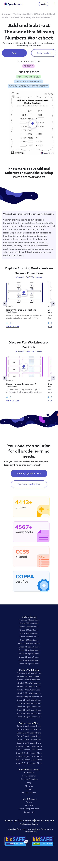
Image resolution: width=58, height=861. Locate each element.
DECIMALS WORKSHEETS (29, 81)
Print (14, 53)
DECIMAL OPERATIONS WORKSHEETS (28, 86)
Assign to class (44, 53)
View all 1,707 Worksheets (29, 351)
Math (29, 14)
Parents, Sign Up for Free (29, 473)
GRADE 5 (28, 66)
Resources (6, 14)
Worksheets (19, 14)
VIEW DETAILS (12, 327)
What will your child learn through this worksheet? (27, 214)
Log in (43, 4)
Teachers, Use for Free (29, 484)
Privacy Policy (26, 820)
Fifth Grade (39, 14)
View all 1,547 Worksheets (29, 277)
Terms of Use (11, 820)
